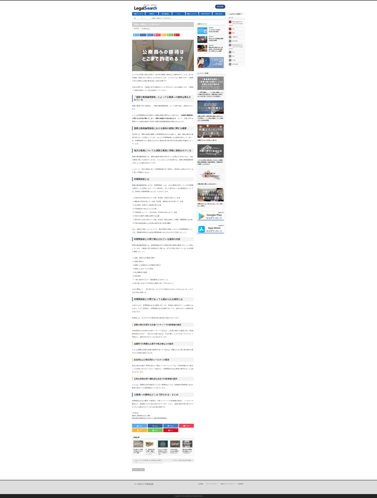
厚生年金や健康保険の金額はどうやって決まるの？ (187, 451)
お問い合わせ (218, 14)
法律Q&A (151, 14)
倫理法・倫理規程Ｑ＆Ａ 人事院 (141, 415)
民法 (233, 52)
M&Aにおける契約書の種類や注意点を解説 (216, 39)
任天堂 (234, 60)
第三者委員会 (165, 14)
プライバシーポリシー (212, 484)
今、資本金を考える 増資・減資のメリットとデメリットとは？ (150, 452)
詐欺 (233, 28)
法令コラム (147, 28)
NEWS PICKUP (205, 14)
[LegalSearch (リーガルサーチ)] (145, 11)
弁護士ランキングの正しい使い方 (207, 140)
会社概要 (200, 484)
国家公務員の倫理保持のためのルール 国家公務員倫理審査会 (149, 418)
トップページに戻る (138, 469)
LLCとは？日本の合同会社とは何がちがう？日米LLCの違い (162, 452)
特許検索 (220, 6)
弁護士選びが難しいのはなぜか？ (207, 184)
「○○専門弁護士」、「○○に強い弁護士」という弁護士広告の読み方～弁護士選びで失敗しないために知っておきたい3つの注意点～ (210, 94)
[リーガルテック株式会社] (143, 484)
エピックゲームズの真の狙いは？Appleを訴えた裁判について (148, 461)
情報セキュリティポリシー (228, 484)
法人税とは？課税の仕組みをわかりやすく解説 (138, 451)
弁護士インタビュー (192, 14)
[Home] (135, 18)
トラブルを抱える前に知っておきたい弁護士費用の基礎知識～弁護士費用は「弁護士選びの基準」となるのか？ (210, 162)
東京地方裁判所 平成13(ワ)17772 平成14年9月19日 (236, 46)
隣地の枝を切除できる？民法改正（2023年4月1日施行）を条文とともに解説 (216, 49)
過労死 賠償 (235, 64)
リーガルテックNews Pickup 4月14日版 (214, 30)
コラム (178, 14)
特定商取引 (241, 484)
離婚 (233, 33)
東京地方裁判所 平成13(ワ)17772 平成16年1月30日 (236, 23)
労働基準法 (235, 37)
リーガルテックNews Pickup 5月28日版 (181, 460)
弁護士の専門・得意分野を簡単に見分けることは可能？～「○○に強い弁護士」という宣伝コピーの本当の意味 (210, 118)
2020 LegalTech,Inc (187, 496)
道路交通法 (235, 41)
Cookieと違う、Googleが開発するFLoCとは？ (174, 451)
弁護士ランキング (138, 14)
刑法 (233, 56)
